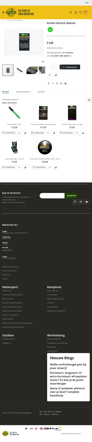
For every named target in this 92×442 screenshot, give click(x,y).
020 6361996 (6, 238)
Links (86, 3)
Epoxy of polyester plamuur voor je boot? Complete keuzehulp (67, 392)
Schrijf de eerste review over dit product (70, 36)
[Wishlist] (81, 12)
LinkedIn (57, 83)
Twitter (53, 83)
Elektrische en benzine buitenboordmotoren (17, 323)
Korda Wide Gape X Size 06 (14, 159)
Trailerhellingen (7, 319)
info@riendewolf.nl (8, 258)
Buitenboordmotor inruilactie (12, 311)
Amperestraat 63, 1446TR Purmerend (14, 233)
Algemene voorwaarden (10, 267)
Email (65, 83)
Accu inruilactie (52, 295)
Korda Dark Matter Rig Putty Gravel (43, 124)
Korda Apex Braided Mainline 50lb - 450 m (45, 159)
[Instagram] (80, 202)
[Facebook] (75, 202)
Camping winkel (52, 307)
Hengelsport (6, 343)
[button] (43, 62)
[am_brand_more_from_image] (14, 113)
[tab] (7, 92)
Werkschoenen (52, 351)
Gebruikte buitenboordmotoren (13, 327)
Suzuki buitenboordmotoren (12, 307)
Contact (4, 279)
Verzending (6, 275)
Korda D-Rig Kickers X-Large (72, 124)
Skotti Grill (50, 303)
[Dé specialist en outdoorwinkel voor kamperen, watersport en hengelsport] (20, 12)
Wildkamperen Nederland (56, 311)
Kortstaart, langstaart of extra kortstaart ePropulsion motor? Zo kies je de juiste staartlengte (68, 378)
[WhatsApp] (86, 202)
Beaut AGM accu (52, 291)
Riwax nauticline (7, 299)
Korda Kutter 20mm (14, 124)
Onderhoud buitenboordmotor (12, 295)
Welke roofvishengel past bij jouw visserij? (68, 366)
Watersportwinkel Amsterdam (12, 303)
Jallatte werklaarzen (54, 339)
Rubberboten (6, 291)
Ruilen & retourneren (9, 271)
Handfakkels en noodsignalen (57, 343)
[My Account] (76, 12)
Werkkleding (51, 347)
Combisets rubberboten (10, 315)
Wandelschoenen (8, 339)
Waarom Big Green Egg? (55, 299)
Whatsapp (61, 83)
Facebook (48, 83)
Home (3, 20)
